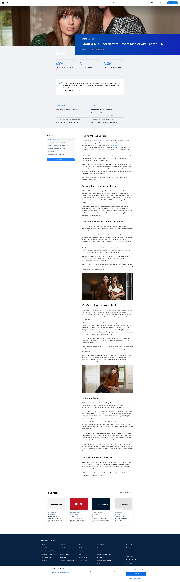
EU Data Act (100, 564)
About (161, 3)
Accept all (136, 573)
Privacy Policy (56, 572)
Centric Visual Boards (46, 557)
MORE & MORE (115, 145)
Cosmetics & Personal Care (67, 560)
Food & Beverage (64, 551)
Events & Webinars (152, 3)
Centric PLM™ (99, 141)
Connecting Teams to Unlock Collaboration (58, 145)
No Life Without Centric (53, 139)
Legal (98, 548)
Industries (124, 3)
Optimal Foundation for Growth (56, 154)
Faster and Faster (52, 151)
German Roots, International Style (56, 142)
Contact (128, 548)
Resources (141, 3)
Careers (81, 564)
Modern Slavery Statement (104, 560)
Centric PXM (44, 560)
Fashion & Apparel (64, 548)
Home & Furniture (64, 557)
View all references (125, 493)
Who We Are (82, 548)
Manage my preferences (135, 578)
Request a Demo (172, 3)
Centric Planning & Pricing (48, 551)
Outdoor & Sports (64, 554)
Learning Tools (83, 557)
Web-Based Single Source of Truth (56, 148)
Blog (80, 554)
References (133, 3)
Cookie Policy (66, 572)
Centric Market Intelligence (48, 554)
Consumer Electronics (65, 564)
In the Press (82, 551)
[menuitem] (49, 547)
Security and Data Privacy (104, 554)
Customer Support (131, 551)
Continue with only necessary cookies (136, 569)
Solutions (115, 3)
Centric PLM (44, 548)
